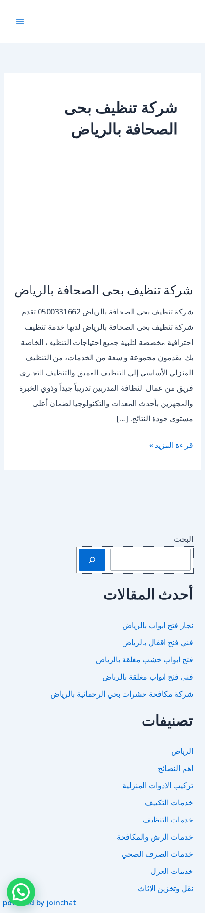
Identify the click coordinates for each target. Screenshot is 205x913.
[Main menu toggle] (20, 21)
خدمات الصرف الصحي (157, 854)
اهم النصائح (175, 768)
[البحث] (92, 560)
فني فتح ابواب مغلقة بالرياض (147, 676)
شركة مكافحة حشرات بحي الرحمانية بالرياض (122, 694)
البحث (183, 539)
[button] (21, 892)
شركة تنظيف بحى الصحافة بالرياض (103, 289)
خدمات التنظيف (168, 819)
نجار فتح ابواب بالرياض (158, 625)
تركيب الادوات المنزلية (158, 785)
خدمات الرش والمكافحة (155, 837)
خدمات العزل (172, 871)
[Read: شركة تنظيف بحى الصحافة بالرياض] (103, 222)
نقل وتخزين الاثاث (165, 888)
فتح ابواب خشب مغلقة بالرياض (144, 659)
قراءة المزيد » (171, 446)
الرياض (182, 751)
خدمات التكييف (169, 802)
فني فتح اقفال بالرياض (157, 642)
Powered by (39, 902)
